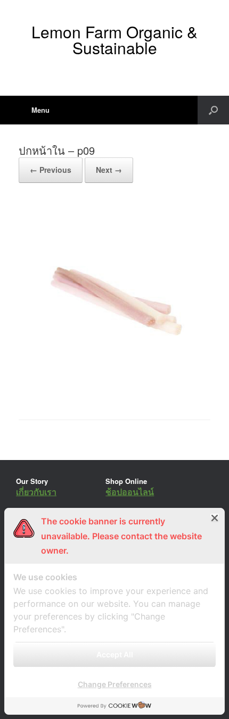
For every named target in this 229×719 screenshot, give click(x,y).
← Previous (50, 169)
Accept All (114, 654)
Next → (109, 169)
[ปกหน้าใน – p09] (114, 393)
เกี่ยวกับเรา (36, 492)
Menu (40, 110)
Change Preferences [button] (115, 684)
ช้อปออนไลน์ (129, 492)
